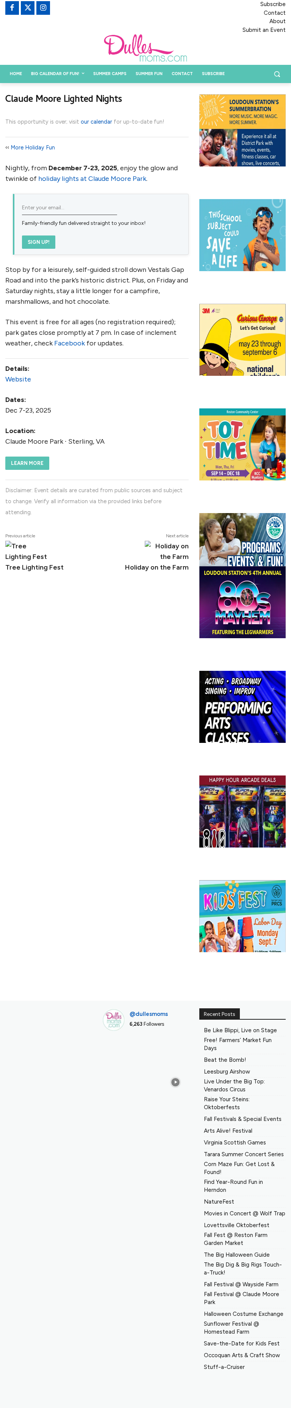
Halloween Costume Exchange (243, 1314)
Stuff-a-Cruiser (224, 1367)
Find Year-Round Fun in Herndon (233, 1186)
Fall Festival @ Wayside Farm (241, 1284)
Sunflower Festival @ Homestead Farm (231, 1327)
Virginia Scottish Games (235, 1142)
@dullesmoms (149, 1014)
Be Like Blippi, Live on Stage (240, 1030)
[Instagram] (43, 8)
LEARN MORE (27, 463)
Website (18, 379)
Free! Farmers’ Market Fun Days (238, 1044)
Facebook (69, 343)
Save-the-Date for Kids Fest (242, 1343)
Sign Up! (39, 242)
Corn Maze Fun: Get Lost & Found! (239, 1168)
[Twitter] (27, 8)
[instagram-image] (115, 1050)
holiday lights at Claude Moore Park (92, 178)
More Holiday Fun (33, 147)
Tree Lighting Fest (34, 567)
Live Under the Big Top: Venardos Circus (234, 1085)
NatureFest (219, 1201)
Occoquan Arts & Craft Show (242, 1355)
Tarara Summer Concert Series (244, 1154)
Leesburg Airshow (227, 1071)
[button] (277, 74)
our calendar (96, 121)
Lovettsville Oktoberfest (236, 1225)
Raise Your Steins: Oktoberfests (227, 1103)
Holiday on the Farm (157, 567)
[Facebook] (12, 8)
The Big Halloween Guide (237, 1254)
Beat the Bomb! (225, 1059)
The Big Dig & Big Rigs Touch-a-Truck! (243, 1268)
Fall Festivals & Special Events (243, 1119)
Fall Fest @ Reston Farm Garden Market (236, 1239)
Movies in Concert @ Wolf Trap (244, 1213)
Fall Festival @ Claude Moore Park (241, 1298)
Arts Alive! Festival (228, 1130)
